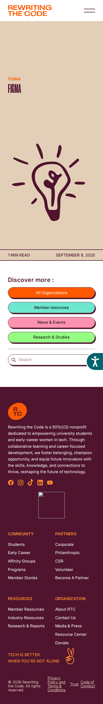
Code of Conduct (88, 684)
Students (16, 544)
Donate (62, 642)
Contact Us (65, 617)
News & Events (51, 322)
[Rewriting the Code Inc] (51, 505)
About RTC (65, 609)
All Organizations (51, 292)
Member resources (51, 307)
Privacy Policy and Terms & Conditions (56, 684)
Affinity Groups (21, 561)
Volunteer (64, 569)
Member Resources (26, 609)
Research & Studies (51, 337)
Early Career (19, 552)
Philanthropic (67, 552)
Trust (74, 684)
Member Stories (23, 577)
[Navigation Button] (89, 10)
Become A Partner (72, 577)
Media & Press (68, 625)
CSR (59, 561)
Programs (17, 569)
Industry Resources (26, 617)
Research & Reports (26, 625)
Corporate (64, 544)
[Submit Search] (13, 359)
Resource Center (71, 634)
